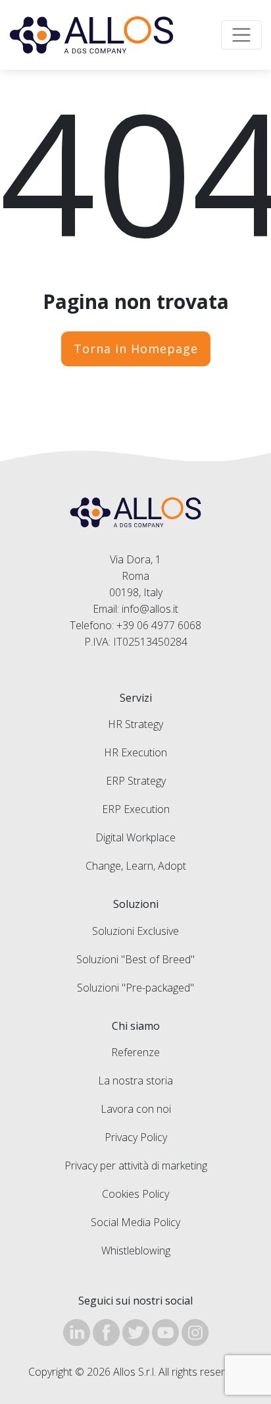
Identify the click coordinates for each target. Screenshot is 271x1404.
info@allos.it (150, 609)
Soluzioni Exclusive (135, 931)
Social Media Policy (135, 1222)
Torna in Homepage (136, 348)
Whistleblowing (135, 1250)
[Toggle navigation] (241, 35)
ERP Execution (136, 809)
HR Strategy (135, 724)
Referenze (135, 1052)
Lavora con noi (136, 1109)
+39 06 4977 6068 (158, 625)
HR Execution (135, 752)
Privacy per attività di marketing (135, 1165)
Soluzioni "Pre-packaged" (135, 987)
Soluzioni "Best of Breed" (135, 959)
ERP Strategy (136, 780)
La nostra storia (135, 1080)
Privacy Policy (136, 1137)
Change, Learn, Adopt (136, 865)
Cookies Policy (135, 1194)
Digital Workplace (135, 837)
